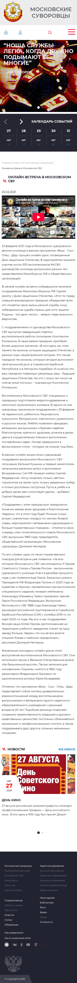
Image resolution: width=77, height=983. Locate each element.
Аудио (43, 917)
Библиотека (47, 903)
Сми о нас (10, 885)
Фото (43, 907)
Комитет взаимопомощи (53, 885)
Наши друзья (47, 898)
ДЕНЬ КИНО (11, 800)
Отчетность (46, 922)
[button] (38, 107)
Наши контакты (13, 890)
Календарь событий (52, 122)
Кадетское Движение (52, 866)
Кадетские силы (49, 890)
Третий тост (11, 910)
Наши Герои (11, 880)
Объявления (11, 925)
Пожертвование (13, 900)
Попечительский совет (17, 871)
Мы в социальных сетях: (17, 938)
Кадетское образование (53, 876)
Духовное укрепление (52, 880)
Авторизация (11, 32)
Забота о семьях (13, 905)
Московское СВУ (14, 876)
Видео (43, 912)
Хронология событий (52, 871)
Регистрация (25, 32)
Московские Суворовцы (51, 12)
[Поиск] (50, 32)
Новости (9, 915)
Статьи (8, 920)
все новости (67, 749)
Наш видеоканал (13, 932)
